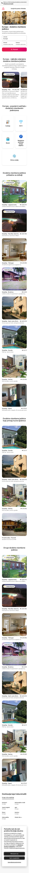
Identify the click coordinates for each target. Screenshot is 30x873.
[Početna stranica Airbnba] (3, 8)
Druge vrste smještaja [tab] (8, 797)
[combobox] (14, 39)
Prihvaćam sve (14, 854)
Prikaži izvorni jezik (8, 4)
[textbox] (8, 44)
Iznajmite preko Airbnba (18, 8)
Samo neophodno (14, 858)
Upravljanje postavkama (14, 862)
